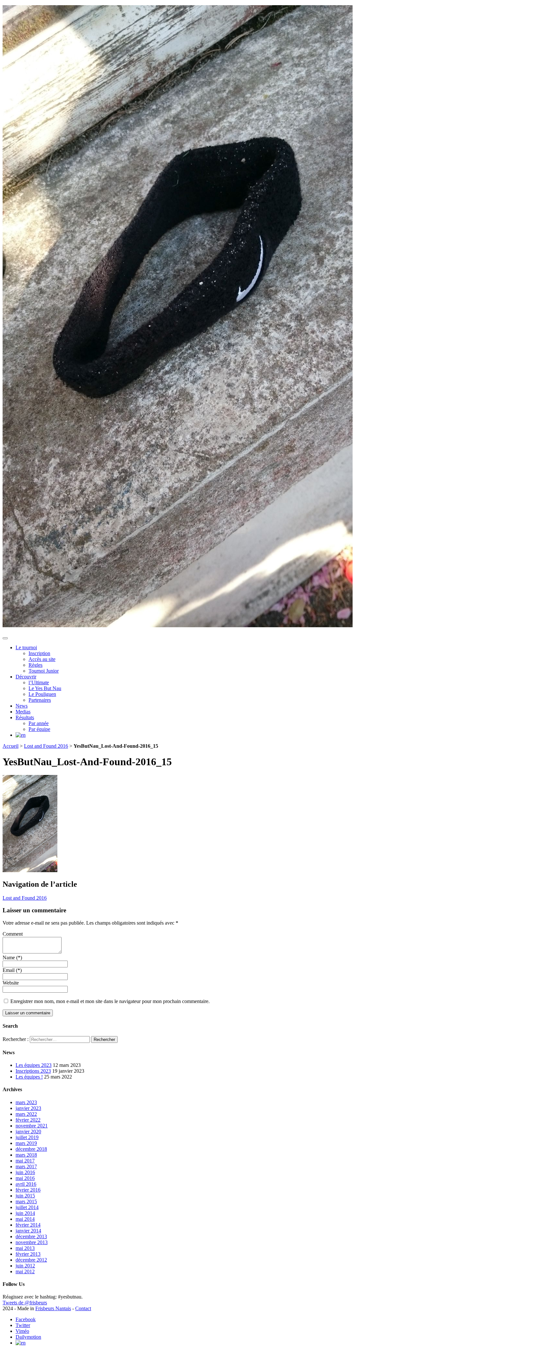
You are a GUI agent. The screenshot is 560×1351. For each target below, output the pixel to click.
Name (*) (12, 957)
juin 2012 (25, 1265)
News (22, 706)
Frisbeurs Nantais (53, 1308)
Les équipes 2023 (34, 1065)
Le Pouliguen (42, 694)
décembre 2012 (31, 1260)
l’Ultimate (39, 682)
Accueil (10, 746)
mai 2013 (25, 1248)
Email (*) (12, 970)
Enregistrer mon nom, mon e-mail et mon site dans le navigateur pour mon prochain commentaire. (110, 1001)
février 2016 (28, 1190)
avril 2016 (26, 1184)
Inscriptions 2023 (33, 1071)
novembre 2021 (32, 1125)
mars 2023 (26, 1102)
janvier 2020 (28, 1131)
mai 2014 (25, 1219)
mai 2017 (25, 1160)
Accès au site (42, 659)
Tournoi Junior (44, 671)
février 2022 (28, 1120)
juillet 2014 (27, 1207)
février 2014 (28, 1225)
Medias (23, 711)
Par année (39, 723)
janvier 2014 (28, 1230)
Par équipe (39, 729)
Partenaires (40, 700)
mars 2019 (26, 1143)
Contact (83, 1308)
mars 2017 (26, 1166)
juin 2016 (25, 1172)
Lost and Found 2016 (46, 746)
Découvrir (26, 676)
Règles (35, 665)
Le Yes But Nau (45, 688)
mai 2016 (25, 1178)
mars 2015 (26, 1201)
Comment (13, 934)
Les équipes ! (29, 1077)
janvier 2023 (28, 1108)
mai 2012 (25, 1271)
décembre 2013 (31, 1236)
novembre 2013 (32, 1242)
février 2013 (28, 1254)
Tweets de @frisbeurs (25, 1302)
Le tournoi (26, 647)
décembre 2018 (31, 1149)
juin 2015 (25, 1195)
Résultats (25, 717)
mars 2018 (26, 1155)
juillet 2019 (27, 1137)
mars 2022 (26, 1114)
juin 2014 (25, 1213)
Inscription (39, 653)
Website (11, 983)
